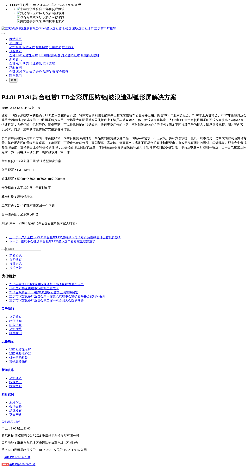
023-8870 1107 (11, 421)
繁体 (13, 80)
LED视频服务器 (49, 55)
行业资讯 (35, 63)
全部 (12, 55)
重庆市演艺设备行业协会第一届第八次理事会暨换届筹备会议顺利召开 (57, 296)
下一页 (52, 241)
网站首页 (15, 39)
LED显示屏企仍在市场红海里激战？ (34, 288)
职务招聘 (42, 47)
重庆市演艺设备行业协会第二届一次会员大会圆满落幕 (46, 300)
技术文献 (49, 63)
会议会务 (35, 71)
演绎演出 (22, 71)
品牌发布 (49, 71)
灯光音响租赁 (70, 55)
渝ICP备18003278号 (17, 457)
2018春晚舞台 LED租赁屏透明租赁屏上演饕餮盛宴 (43, 292)
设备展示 (15, 51)
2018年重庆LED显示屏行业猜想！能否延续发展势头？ (46, 284)
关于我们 (15, 43)
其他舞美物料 (90, 55)
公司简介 (15, 47)
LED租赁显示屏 (27, 55)
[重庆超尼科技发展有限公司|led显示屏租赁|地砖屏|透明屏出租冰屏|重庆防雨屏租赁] (124, 29)
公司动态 (22, 63)
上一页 (65, 237)
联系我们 (68, 47)
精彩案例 (15, 67)
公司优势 (55, 47)
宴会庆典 (62, 71)
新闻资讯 (15, 59)
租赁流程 (28, 47)
